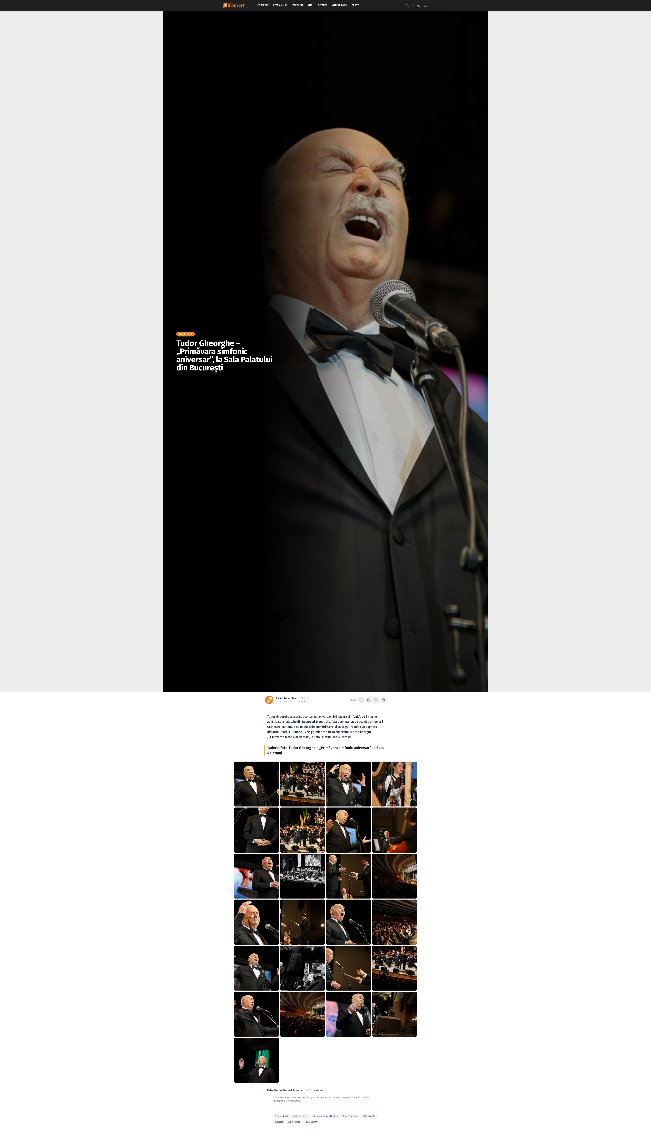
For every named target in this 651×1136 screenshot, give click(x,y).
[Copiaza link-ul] (383, 700)
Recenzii (322, 5)
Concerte (263, 5)
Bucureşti (279, 1122)
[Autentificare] (425, 5)
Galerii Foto (339, 5)
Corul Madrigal (303, 1097)
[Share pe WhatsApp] (369, 700)
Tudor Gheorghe (350, 1116)
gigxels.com (294, 1101)
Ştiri (310, 5)
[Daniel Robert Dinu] (269, 700)
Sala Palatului (369, 1116)
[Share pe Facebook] (361, 700)
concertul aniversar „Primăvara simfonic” (332, 717)
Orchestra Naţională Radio (346, 1097)
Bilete (355, 5)
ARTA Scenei (294, 1122)
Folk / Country (311, 1122)
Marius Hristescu (321, 1097)
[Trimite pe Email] (376, 700)
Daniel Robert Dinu (286, 698)
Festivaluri (280, 5)
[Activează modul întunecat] (419, 5)
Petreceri (297, 5)
